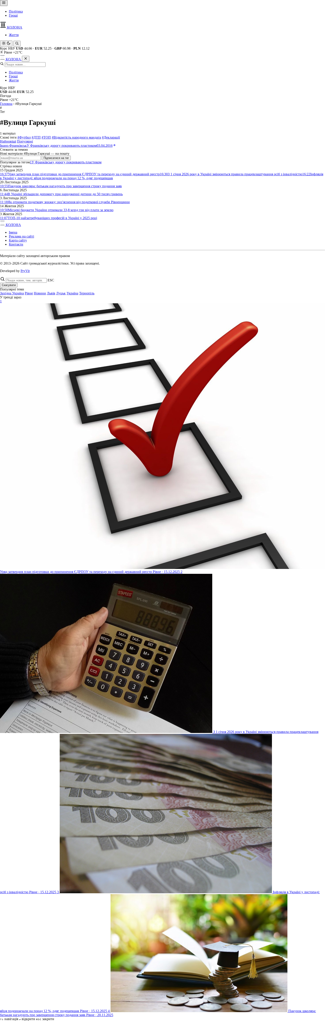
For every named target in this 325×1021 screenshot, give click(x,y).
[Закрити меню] (25, 59)
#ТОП (46, 137)
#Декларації (111, 137)
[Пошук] (17, 43)
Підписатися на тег (56, 158)
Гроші (13, 15)
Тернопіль (86, 293)
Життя (14, 35)
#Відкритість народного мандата (76, 137)
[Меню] (4, 3)
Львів (51, 293)
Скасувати (9, 285)
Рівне (29, 293)
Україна (72, 293)
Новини (40, 293)
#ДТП (36, 137)
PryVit (25, 271)
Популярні (25, 141)
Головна (6, 104)
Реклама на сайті (21, 236)
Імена (13, 232)
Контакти (16, 244)
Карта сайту (18, 240)
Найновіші (8, 141)
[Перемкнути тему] (6, 43)
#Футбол (24, 137)
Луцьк (61, 293)
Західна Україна (12, 293)
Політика (16, 11)
